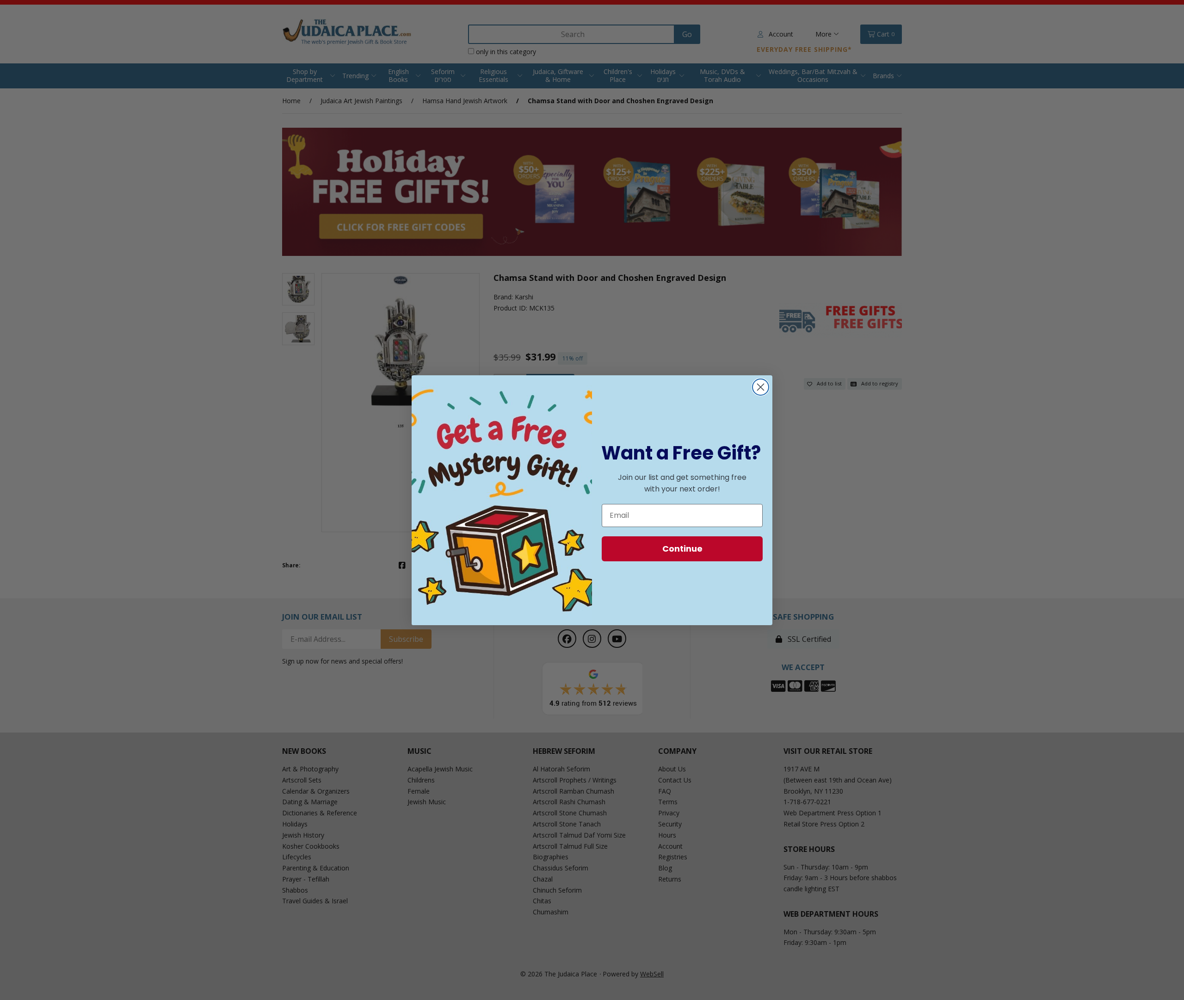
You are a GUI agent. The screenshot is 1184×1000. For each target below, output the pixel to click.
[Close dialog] (760, 387)
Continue (682, 548)
